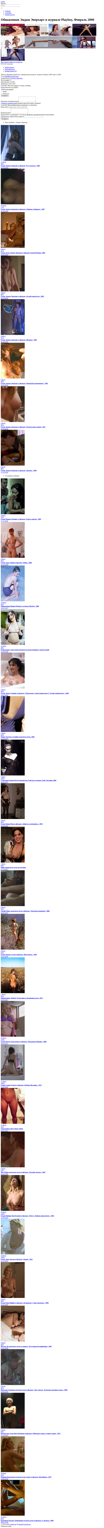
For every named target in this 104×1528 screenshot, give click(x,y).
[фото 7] (60, 48)
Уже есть (6, 93)
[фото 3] (60, 35)
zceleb (3, 2)
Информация (9, 67)
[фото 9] (13, 60)
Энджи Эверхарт (17, 78)
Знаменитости (10, 15)
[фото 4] (84, 35)
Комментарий (5, 113)
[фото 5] (13, 48)
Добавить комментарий (9, 103)
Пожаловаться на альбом (9, 87)
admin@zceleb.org (25, 1524)
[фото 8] (84, 48)
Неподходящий (8, 89)
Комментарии (22, 103)
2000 (6, 76)
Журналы (11, 76)
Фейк (5, 91)
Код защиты (19, 116)
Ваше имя (4, 107)
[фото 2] (37, 35)
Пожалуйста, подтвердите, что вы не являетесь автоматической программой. (27, 114)
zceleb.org (13, 1524)
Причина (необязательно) (9, 101)
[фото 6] (37, 48)
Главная (7, 11)
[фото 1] (13, 35)
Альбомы (8, 13)
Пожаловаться (10, 69)
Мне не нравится (16, 62)
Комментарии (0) (11, 71)
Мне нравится (6, 62)
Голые (16, 76)
